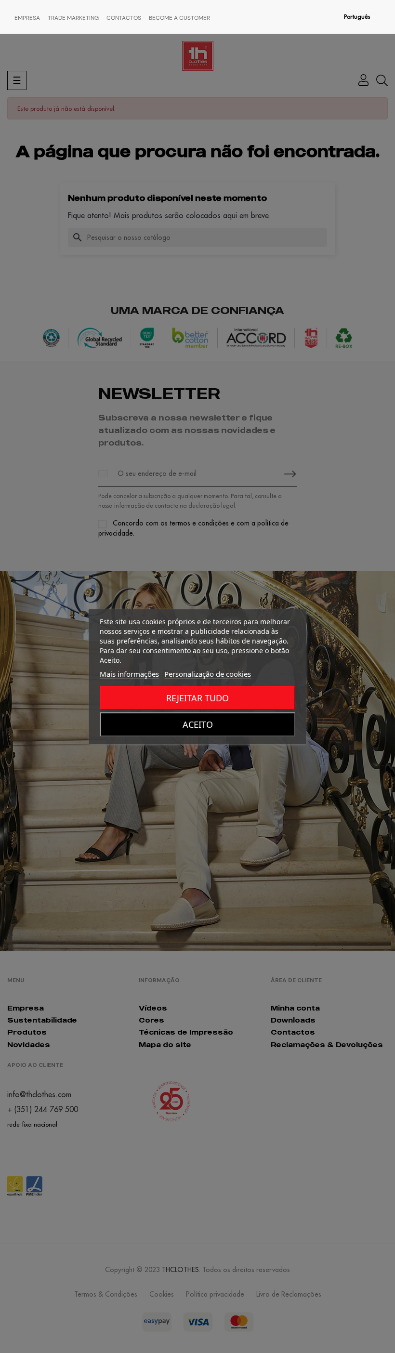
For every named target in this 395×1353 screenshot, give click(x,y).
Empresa (27, 18)
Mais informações (129, 674)
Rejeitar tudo (197, 698)
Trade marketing (73, 18)
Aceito (198, 724)
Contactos (123, 18)
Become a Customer (179, 18)
